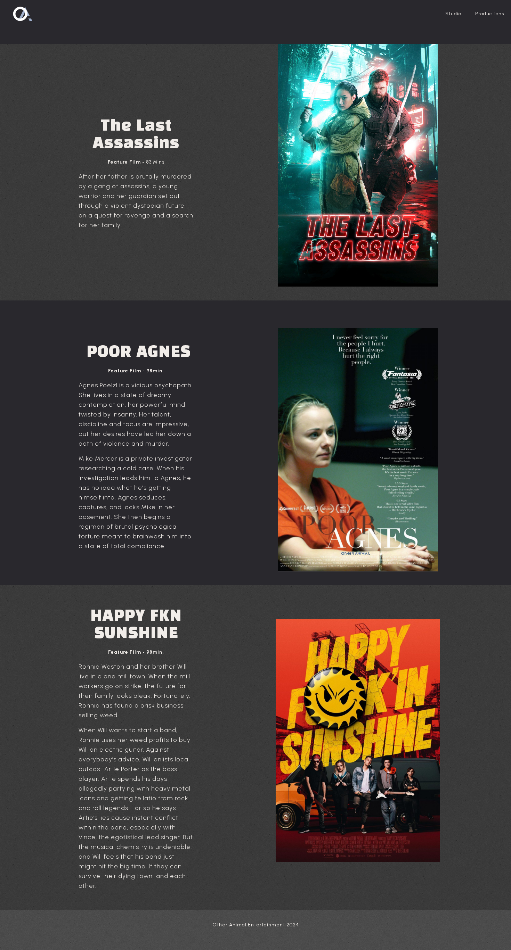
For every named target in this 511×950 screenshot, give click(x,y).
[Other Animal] (22, 14)
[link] (358, 449)
